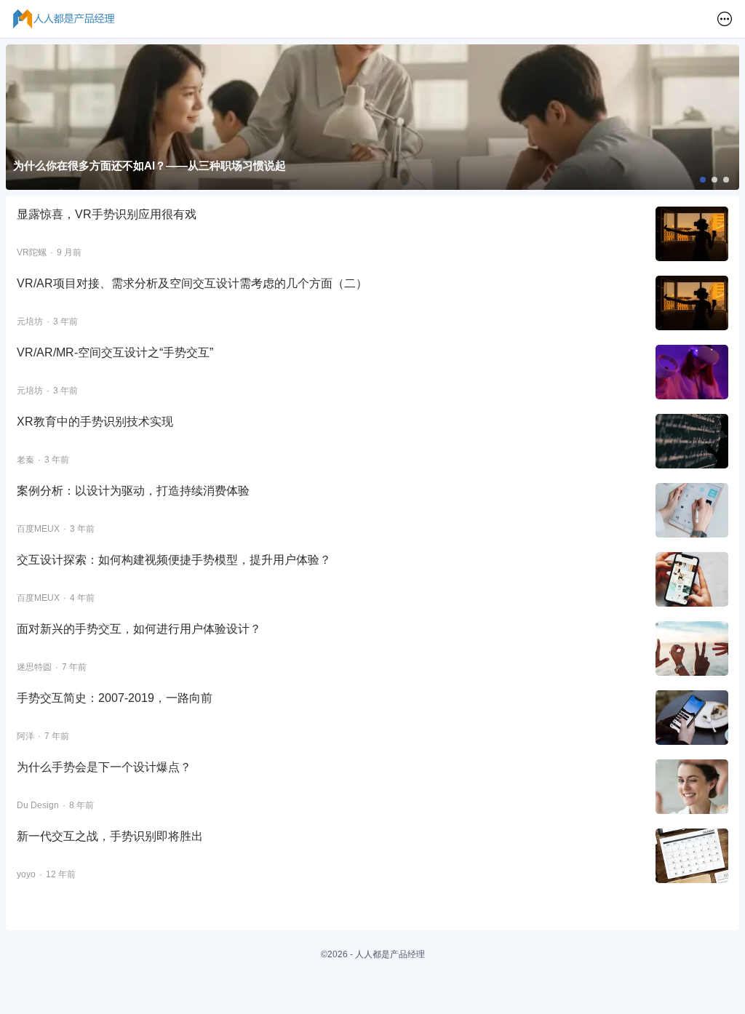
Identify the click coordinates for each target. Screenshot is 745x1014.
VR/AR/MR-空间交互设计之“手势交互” (115, 352)
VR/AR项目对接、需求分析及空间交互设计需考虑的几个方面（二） (192, 283)
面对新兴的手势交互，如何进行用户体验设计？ (139, 629)
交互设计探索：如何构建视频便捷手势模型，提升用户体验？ (174, 560)
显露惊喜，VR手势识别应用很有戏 (106, 214)
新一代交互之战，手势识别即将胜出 (110, 836)
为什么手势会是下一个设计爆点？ (104, 767)
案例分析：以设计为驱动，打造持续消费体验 (133, 490)
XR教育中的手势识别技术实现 (98, 421)
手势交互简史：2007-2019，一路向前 (114, 698)
